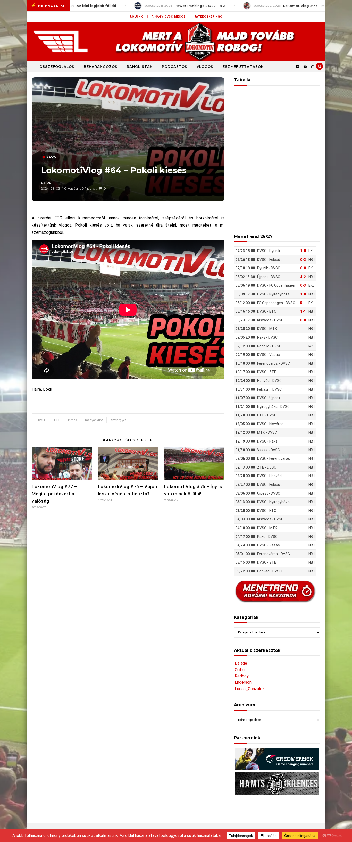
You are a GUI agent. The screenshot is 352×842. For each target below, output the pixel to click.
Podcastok (174, 66)
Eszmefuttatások (243, 66)
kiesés (72, 420)
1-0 (303, 251)
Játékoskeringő (208, 16)
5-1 (303, 303)
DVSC (42, 420)
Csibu (240, 669)
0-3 (303, 285)
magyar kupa (94, 420)
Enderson (243, 682)
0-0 (303, 268)
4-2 (303, 277)
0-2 (303, 259)
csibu (46, 182)
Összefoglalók (56, 66)
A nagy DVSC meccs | (171, 16)
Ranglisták (140, 66)
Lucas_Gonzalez (249, 688)
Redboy (242, 675)
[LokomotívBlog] (176, 41)
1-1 (303, 311)
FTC (57, 420)
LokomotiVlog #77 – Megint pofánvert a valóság (54, 494)
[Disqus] (128, 592)
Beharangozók (101, 66)
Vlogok (205, 66)
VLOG (52, 157)
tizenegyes (119, 420)
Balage (241, 663)
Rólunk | (139, 16)
